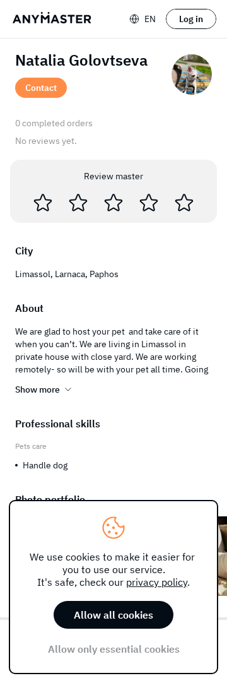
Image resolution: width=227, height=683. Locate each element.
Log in (191, 19)
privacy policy (156, 582)
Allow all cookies (113, 615)
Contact (41, 87)
